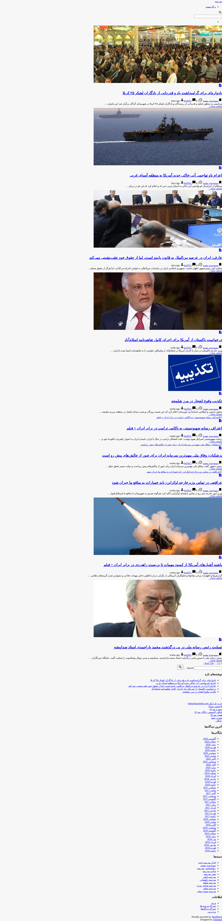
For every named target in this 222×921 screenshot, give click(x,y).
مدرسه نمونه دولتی (206, 891)
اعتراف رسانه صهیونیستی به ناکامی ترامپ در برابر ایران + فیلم (174, 428)
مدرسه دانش (209, 877)
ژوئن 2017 (211, 804)
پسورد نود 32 (215, 709)
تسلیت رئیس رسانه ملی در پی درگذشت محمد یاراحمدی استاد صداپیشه (168, 647)
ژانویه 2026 (210, 750)
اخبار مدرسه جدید (207, 862)
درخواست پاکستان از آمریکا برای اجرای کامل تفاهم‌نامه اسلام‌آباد (173, 340)
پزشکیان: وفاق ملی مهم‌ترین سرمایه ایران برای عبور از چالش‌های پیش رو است (162, 455)
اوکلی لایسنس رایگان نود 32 (208, 712)
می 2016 (211, 839)
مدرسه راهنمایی (208, 880)
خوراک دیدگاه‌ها (208, 909)
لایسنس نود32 (215, 706)
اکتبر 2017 (211, 793)
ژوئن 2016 (211, 836)
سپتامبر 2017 (209, 796)
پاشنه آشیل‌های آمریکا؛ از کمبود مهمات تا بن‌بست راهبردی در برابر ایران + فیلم (163, 565)
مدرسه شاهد (209, 882)
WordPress (217, 917)
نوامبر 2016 (210, 822)
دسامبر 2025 (209, 753)
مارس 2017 (210, 810)
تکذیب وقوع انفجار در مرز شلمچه (196, 401)
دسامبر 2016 (209, 819)
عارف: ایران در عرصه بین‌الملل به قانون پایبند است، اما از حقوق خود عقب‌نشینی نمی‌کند (155, 258)
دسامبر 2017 (209, 787)
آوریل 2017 (210, 807)
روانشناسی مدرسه (206, 868)
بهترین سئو (216, 718)
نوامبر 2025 (210, 756)
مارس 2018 (210, 779)
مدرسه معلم (209, 888)
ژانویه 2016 (210, 850)
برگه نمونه (211, 6)
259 (212, 663)
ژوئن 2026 (211, 744)
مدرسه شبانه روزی (206, 885)
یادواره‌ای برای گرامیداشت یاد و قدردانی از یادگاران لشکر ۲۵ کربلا (172, 93)
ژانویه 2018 (210, 784)
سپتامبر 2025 (209, 761)
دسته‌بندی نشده (210, 101)
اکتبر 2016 (211, 825)
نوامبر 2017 (210, 790)
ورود (213, 903)
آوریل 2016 (210, 842)
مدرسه (218, 1)
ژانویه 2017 (210, 816)
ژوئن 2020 (211, 767)
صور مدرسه (210, 874)
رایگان (219, 720)
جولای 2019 (210, 773)
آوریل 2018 (210, 776)
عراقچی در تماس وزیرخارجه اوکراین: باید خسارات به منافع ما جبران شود (167, 483)
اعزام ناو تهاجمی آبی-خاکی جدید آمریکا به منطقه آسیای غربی (176, 175)
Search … (188, 668)
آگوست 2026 (209, 738)
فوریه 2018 (210, 781)
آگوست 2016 (209, 830)
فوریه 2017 (210, 813)
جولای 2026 (210, 741)
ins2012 (187, 101)
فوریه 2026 (210, 747)
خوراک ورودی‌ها (208, 906)
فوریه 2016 (210, 848)
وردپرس (212, 911)
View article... (215, 106)
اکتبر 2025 (211, 759)
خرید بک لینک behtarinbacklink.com (205, 703)
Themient (217, 919)
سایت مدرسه (209, 871)
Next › (206, 663)
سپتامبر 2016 (209, 827)
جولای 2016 (210, 833)
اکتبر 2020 (211, 764)
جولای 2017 (210, 802)
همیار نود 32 (216, 715)
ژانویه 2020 (210, 770)
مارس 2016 (210, 845)
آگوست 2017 (209, 799)
